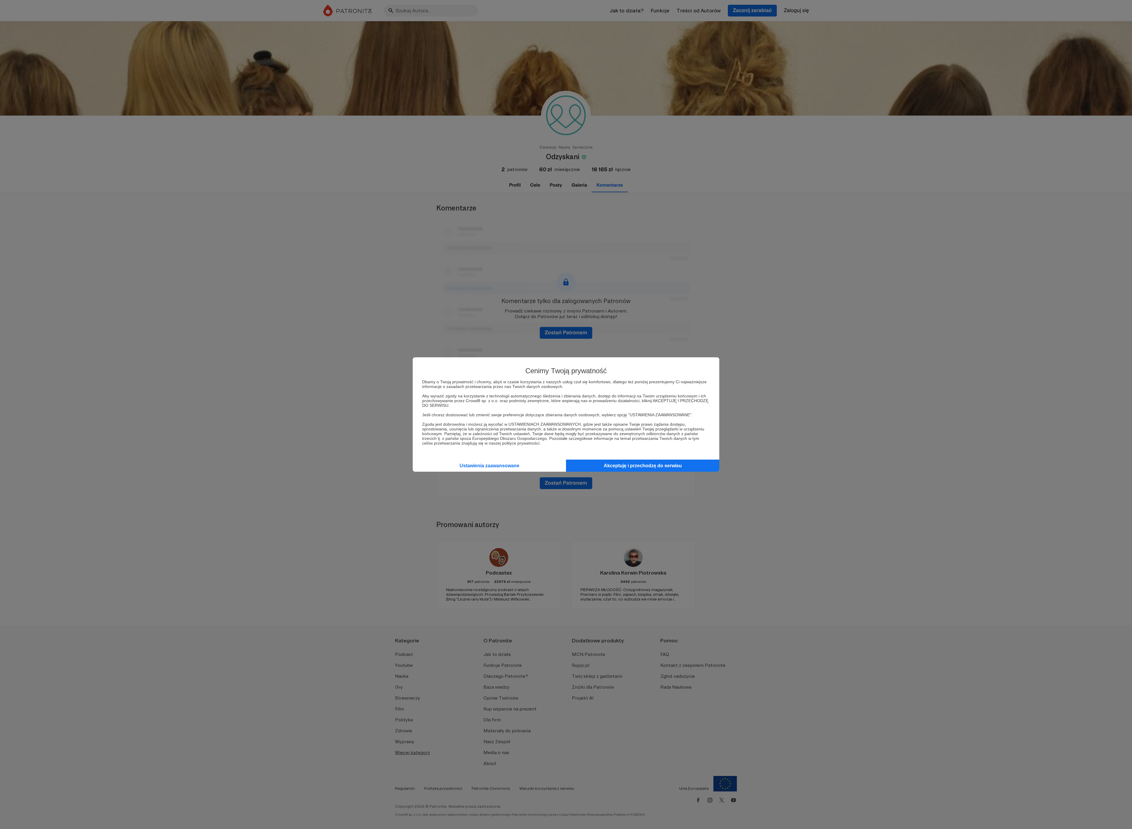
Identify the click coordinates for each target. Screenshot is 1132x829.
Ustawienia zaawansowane (489, 465)
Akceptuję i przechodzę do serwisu (643, 465)
